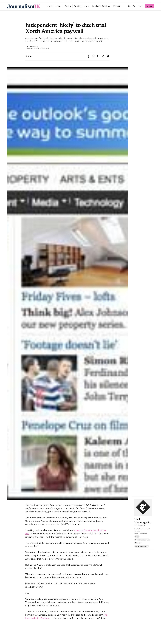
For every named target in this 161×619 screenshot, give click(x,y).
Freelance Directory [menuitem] (101, 6)
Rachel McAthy (32, 46)
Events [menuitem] (68, 6)
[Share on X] (93, 56)
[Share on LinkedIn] (98, 56)
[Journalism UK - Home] (24, 6)
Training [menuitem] (77, 6)
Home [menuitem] (49, 6)
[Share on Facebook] (88, 56)
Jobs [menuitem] (86, 6)
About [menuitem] (58, 6)
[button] (129, 6)
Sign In (140, 6)
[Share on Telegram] (103, 56)
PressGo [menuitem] (117, 6)
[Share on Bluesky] (108, 56)
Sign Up (149, 6)
